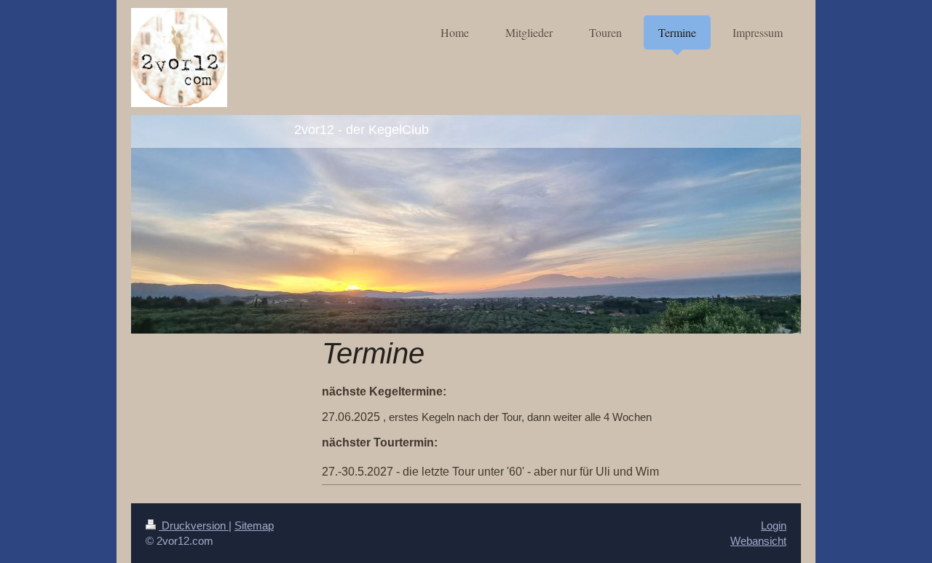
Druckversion (194, 525)
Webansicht (758, 541)
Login (773, 525)
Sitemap (254, 525)
